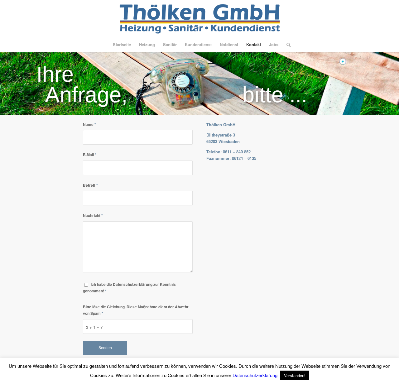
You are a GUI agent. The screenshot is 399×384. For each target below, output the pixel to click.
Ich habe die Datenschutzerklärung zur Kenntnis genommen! (129, 288)
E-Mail (89, 154)
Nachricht (93, 215)
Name (89, 124)
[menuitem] (122, 44)
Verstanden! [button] (294, 375)
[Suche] (286, 44)
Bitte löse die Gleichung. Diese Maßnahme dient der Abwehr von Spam (136, 310)
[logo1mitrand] (199, 18)
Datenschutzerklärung (255, 375)
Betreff (90, 185)
